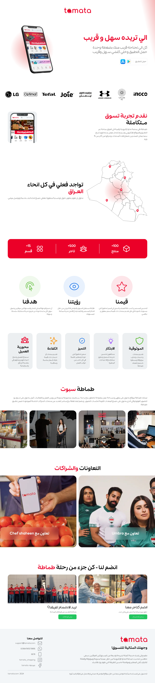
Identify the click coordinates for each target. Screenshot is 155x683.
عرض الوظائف (67, 617)
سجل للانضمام (138, 617)
